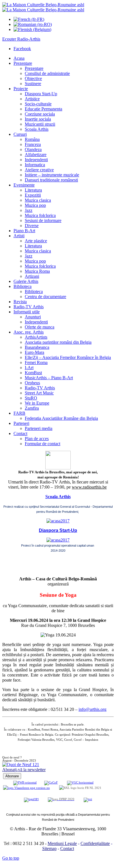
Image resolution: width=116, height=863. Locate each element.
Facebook (22, 48)
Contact (67, 848)
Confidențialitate (95, 843)
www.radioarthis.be (89, 487)
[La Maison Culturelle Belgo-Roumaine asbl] (43, 7)
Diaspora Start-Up (58, 530)
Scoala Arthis (58, 496)
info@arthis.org (92, 709)
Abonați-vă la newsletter (24, 769)
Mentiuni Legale (62, 843)
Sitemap (49, 848)
